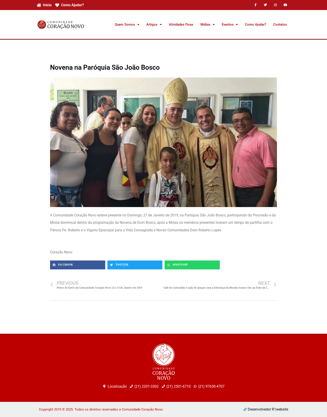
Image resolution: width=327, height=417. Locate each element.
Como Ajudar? (255, 24)
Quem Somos (125, 24)
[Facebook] (255, 5)
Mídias (205, 24)
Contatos (280, 24)
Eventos (228, 24)
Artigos (151, 24)
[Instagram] (275, 5)
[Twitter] (265, 5)
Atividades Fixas (181, 24)
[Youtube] (285, 5)
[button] (77, 264)
